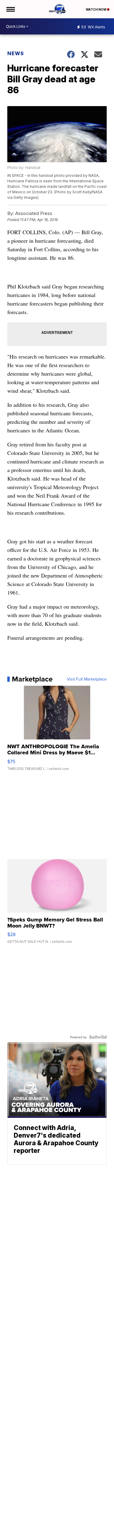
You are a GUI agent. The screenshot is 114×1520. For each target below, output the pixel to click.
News (15, 53)
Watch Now (96, 9)
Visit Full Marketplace (87, 679)
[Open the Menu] (10, 9)
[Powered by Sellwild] (98, 1037)
